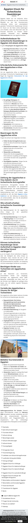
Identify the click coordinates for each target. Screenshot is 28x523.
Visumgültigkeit (7, 446)
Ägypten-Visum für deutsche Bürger (13, 469)
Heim (4, 5)
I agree (20, 521)
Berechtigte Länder (8, 438)
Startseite (6, 427)
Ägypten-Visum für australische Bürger (14, 473)
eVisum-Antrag (7, 435)
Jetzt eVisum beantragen (10, 430)
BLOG (4, 491)
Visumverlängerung (9, 453)
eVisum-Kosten (7, 443)
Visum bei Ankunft (8, 485)
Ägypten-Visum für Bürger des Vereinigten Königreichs (11, 476)
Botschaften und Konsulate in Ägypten (14, 480)
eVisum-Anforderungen (10, 440)
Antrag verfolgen (8, 461)
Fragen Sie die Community (10, 501)
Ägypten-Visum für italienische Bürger (14, 466)
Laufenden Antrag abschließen (12, 458)
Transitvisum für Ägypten (10, 488)
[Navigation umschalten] (26, 1)
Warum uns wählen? (9, 504)
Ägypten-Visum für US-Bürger (11, 463)
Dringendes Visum (8, 450)
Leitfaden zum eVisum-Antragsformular (14, 455)
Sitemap (5, 506)
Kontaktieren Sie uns (9, 498)
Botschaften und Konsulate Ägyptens (14, 483)
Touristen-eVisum (8, 432)
